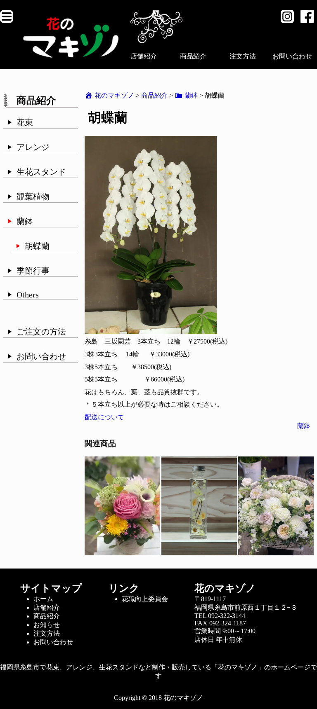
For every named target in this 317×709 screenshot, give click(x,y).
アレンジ (33, 147)
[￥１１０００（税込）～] (276, 551)
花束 (25, 122)
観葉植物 (33, 196)
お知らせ (46, 624)
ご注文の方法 (41, 331)
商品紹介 (193, 56)
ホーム (43, 598)
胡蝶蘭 (37, 245)
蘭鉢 (25, 221)
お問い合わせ (292, 56)
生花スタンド (41, 171)
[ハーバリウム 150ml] (199, 551)
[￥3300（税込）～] (122, 551)
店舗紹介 (143, 56)
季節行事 (33, 270)
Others (28, 294)
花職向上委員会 (145, 598)
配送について (104, 417)
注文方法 (242, 56)
